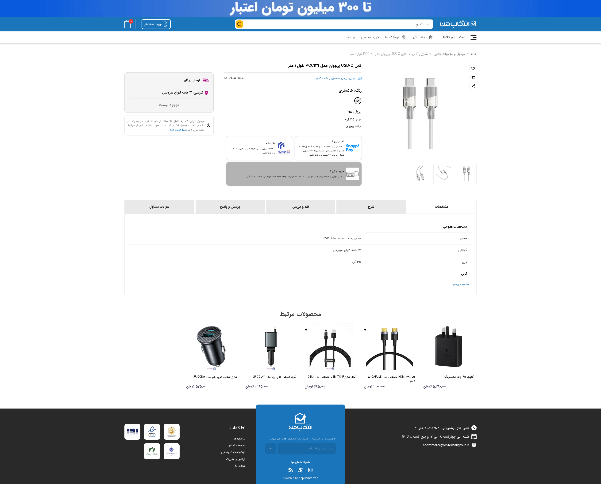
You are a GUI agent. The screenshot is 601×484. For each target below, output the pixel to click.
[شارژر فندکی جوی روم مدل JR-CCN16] (212, 346)
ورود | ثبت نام (153, 24)
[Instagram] (310, 470)
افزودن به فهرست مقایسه (473, 77)
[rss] (290, 470)
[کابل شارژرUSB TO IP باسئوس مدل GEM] (330, 346)
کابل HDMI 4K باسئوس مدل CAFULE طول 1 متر (390, 379)
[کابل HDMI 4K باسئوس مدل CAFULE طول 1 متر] (389, 346)
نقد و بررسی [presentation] (300, 206)
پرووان (350, 125)
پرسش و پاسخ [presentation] (230, 206)
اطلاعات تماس (236, 445)
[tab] (441, 207)
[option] (466, 174)
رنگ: (350, 91)
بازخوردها (239, 438)
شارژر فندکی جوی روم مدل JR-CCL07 (275, 377)
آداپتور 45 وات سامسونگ (459, 377)
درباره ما (240, 465)
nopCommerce (308, 478)
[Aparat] (300, 470)
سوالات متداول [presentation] (159, 206)
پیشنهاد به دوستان (473, 86)
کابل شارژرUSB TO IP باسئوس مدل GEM (332, 377)
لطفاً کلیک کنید (178, 130)
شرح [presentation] (371, 206)
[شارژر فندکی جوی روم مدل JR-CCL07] (271, 346)
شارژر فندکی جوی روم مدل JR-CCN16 (215, 377)
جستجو (239, 24)
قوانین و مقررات (235, 459)
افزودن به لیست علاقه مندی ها (473, 68)
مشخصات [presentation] (441, 206)
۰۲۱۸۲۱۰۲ (433, 428)
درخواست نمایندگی (233, 452)
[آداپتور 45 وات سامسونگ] (449, 346)
